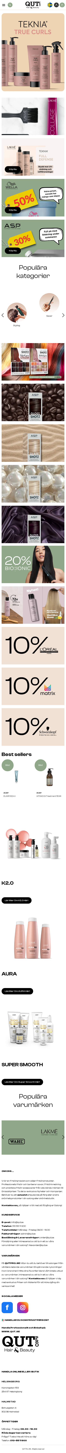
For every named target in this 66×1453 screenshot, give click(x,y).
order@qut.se (47, 1237)
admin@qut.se (28, 1234)
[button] (3, 315)
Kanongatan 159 (15, 1388)
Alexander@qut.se (38, 1245)
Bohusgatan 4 (9, 1408)
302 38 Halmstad (10, 1411)
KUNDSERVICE (11, 1215)
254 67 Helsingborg (12, 1391)
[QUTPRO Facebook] (7, 1312)
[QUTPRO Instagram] (22, 1312)
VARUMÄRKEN (11, 1256)
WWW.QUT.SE (11, 1331)
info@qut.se (17, 1222)
